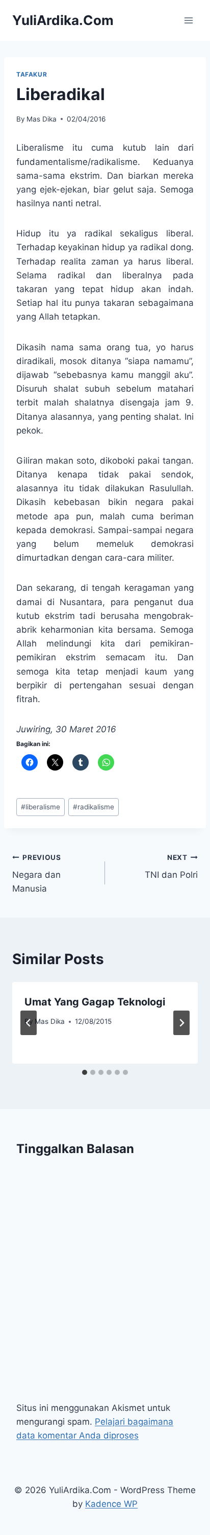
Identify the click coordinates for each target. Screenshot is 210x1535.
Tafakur (31, 74)
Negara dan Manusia (36, 873)
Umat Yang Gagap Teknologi (94, 1002)
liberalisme (40, 807)
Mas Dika (42, 119)
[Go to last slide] (28, 1023)
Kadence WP (111, 1504)
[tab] (84, 1072)
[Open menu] (188, 20)
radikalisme (93, 807)
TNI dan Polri (171, 866)
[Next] (181, 1023)
